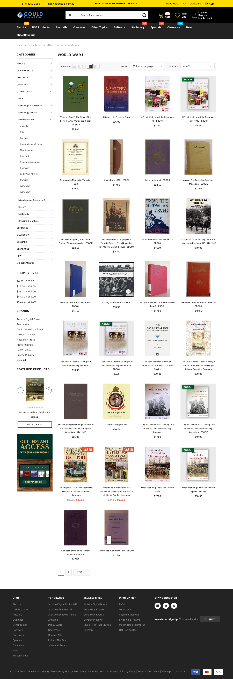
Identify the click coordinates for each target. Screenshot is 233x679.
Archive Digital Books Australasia (28, 322)
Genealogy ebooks (94, 609)
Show (124, 66)
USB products (41, 27)
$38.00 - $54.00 (26, 291)
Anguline (53, 619)
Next (80, 572)
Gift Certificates (192, 3)
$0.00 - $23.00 (25, 281)
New (189, 27)
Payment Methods (129, 614)
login (201, 12)
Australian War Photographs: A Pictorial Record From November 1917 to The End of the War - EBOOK (116, 243)
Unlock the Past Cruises (97, 624)
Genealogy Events (94, 614)
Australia (61, 27)
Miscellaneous (26, 34)
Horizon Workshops (75, 671)
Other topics (99, 27)
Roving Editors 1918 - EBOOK (116, 302)
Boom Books (24, 349)
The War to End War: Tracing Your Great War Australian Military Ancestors (157, 428)
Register (203, 15)
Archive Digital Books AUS (62, 604)
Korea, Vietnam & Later (31, 144)
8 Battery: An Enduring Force (116, 117)
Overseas (79, 27)
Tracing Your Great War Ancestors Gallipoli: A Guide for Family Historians (75, 491)
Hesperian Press (26, 339)
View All (21, 360)
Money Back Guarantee (132, 624)
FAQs (122, 604)
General (24, 180)
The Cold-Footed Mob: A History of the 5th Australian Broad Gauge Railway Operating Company (198, 365)
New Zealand (26, 150)
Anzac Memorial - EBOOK (157, 180)
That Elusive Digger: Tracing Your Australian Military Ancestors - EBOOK (116, 365)
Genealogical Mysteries (30, 105)
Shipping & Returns (129, 619)
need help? (172, 3)
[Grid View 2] (79, 66)
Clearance (173, 27)
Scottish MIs (55, 635)
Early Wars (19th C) (29, 174)
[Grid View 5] (96, 66)
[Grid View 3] (84, 66)
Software (119, 27)
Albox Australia (25, 344)
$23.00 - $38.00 (26, 286)
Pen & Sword (55, 624)
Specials (156, 27)
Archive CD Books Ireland (62, 614)
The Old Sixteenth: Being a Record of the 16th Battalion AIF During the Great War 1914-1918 (75, 428)
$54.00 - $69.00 (26, 296)
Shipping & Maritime (28, 221)
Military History (26, 119)
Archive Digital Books (95, 604)
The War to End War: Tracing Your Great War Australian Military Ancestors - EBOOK (198, 428)
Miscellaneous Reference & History (31, 203)
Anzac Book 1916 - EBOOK (116, 180)
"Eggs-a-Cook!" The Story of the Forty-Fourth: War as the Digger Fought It (75, 121)
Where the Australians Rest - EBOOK (116, 550)
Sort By (173, 66)
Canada (24, 138)
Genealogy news (93, 619)
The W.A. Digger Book (116, 424)
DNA (20, 98)
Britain (23, 132)
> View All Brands (58, 645)
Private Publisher (26, 355)
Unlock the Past (26, 334)
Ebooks (21, 27)
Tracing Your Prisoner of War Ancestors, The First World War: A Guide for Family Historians (116, 491)
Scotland (24, 156)
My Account (205, 18)
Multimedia (24, 214)
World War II (25, 192)
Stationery (138, 27)
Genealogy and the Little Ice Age (34, 412)
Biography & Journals (30, 162)
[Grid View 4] (90, 66)
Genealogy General (27, 112)
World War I (25, 186)
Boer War (24, 168)
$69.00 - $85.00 (26, 301)
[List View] (74, 66)
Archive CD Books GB (60, 609)
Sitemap (88, 629)
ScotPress (54, 629)
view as (65, 66)
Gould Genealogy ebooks (31, 329)
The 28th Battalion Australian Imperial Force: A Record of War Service (157, 365)
